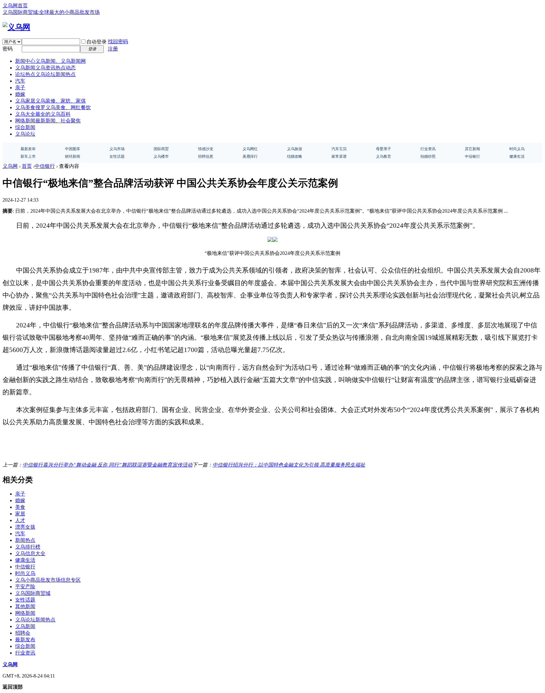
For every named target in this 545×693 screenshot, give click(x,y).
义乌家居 (50, 100)
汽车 (20, 81)
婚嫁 (20, 94)
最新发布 (25, 639)
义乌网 (10, 166)
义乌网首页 (15, 5)
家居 (20, 513)
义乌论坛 (25, 134)
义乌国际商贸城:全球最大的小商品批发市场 (51, 12)
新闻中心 (50, 61)
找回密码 (118, 41)
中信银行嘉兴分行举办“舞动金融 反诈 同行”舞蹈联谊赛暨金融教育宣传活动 (107, 464)
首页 (27, 166)
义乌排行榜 (27, 546)
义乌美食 (53, 107)
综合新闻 (25, 127)
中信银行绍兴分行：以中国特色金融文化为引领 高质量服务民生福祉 (289, 464)
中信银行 (45, 166)
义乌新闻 (45, 67)
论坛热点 (45, 74)
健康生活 (25, 560)
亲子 (20, 87)
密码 (8, 48)
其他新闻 (25, 606)
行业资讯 (25, 652)
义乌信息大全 (30, 553)
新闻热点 (25, 540)
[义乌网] (16, 27)
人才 (20, 520)
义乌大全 (43, 114)
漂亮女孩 (25, 527)
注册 (113, 48)
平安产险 (25, 586)
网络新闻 (48, 120)
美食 (20, 507)
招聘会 (22, 633)
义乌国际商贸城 (32, 593)
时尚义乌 (25, 573)
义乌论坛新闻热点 (35, 619)
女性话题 (25, 599)
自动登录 (96, 41)
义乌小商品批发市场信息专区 (48, 580)
